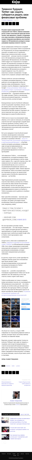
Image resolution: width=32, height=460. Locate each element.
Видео (14, 453)
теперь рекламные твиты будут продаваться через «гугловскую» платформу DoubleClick (16, 89)
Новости (4, 453)
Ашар (14, 455)
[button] (2, 2)
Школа (22, 453)
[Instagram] (16, 407)
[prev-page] (2, 443)
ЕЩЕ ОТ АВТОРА (25, 414)
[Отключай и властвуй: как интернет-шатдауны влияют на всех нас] (5, 429)
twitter (13, 365)
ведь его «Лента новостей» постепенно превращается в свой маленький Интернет (16, 140)
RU (18, 455)
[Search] (30, 2)
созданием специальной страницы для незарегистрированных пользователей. (16, 293)
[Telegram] (13, 23)
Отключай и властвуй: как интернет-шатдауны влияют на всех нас (19, 429)
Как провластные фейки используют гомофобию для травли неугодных (19, 436)
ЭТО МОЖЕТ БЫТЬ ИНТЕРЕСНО (10, 414)
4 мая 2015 (21, 220)
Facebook (17, 404)
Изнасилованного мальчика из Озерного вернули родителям (8, 383)
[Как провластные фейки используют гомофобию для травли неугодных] (5, 437)
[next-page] (5, 443)
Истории (9, 453)
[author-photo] (16, 398)
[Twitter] (6, 23)
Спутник (27, 453)
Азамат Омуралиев (8, 20)
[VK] (10, 23)
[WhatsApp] (17, 23)
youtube (18, 365)
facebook (8, 365)
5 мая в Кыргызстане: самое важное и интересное (24, 383)
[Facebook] (3, 23)
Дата (18, 453)
